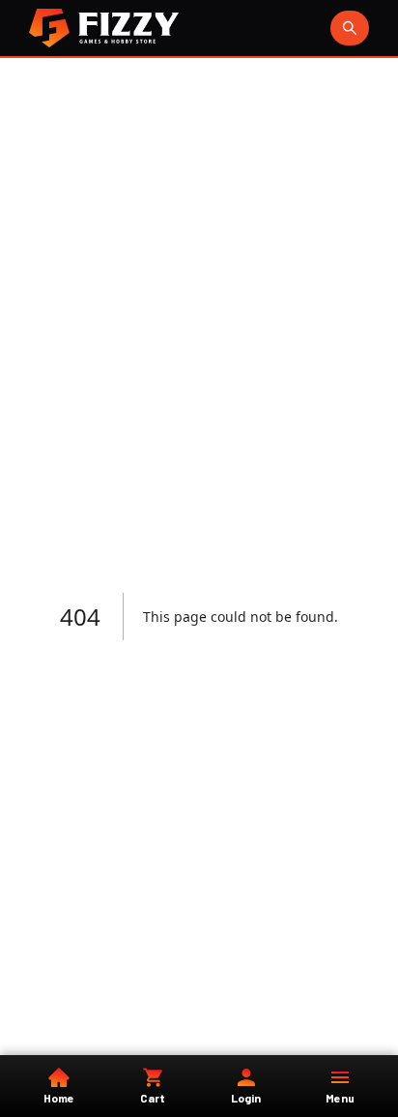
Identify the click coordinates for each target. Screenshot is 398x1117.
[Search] (349, 28)
